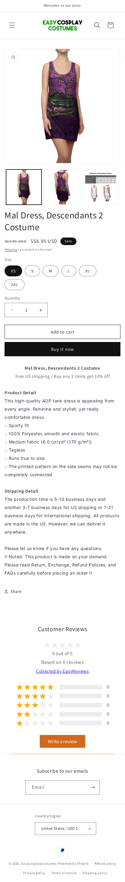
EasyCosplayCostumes (39, 863)
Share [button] (16, 591)
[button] (12, 25)
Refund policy (105, 863)
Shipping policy (95, 873)
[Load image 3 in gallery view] (101, 187)
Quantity (12, 298)
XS (13, 271)
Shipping (11, 249)
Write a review (62, 741)
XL (87, 271)
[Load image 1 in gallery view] (24, 187)
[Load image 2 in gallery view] (62, 187)
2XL (14, 284)
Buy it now (62, 349)
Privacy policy (34, 873)
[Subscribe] (93, 787)
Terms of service (64, 873)
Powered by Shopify (73, 863)
